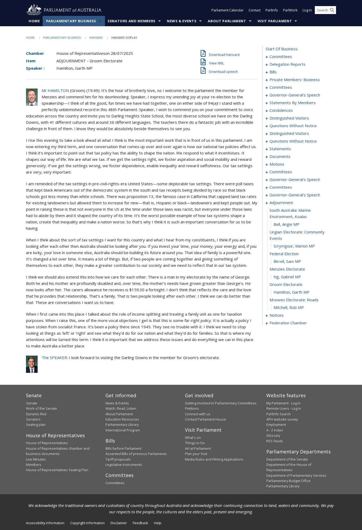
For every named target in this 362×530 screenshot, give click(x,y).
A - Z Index (274, 430)
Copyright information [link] (87, 522)
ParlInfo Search (278, 414)
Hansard (96, 37)
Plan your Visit (196, 453)
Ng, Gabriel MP (287, 276)
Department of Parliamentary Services (296, 475)
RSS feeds (274, 441)
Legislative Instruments (123, 464)
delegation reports (288, 64)
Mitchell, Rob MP (288, 307)
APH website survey (282, 419)
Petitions (192, 408)
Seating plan (36, 424)
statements (280, 148)
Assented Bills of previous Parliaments (136, 453)
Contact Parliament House (205, 419)
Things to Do (195, 442)
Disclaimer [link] (119, 522)
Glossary (273, 435)
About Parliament (227, 21)
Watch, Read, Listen (120, 408)
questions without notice (293, 125)
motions (277, 164)
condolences (281, 110)
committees (281, 56)
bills (273, 71)
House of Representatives (47, 442)
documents (280, 156)
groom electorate (286, 284)
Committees (115, 482)
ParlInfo (272, 10)
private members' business (295, 79)
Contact (255, 10)
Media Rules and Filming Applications (214, 459)
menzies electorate (287, 269)
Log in (307, 10)
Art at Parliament (198, 448)
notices (277, 315)
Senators (33, 419)
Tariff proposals (118, 459)
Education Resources (122, 419)
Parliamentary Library (122, 424)
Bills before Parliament (123, 448)
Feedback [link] (140, 522)
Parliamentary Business (71, 21)
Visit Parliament (275, 21)
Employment (276, 424)
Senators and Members (132, 21)
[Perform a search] (332, 10)
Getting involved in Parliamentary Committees (221, 403)
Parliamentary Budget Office (288, 480)
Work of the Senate (41, 408)
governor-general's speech (295, 95)
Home (34, 21)
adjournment (281, 202)
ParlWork (290, 10)
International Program (122, 430)
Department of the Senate (287, 459)
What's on (193, 437)
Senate (31, 403)
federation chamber (288, 322)
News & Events (181, 21)
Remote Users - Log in (283, 408)
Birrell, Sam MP (287, 261)
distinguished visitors (289, 118)
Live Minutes (36, 459)
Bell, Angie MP (286, 224)
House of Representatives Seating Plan (57, 469)
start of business (282, 48)
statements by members (293, 102)
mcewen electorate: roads (294, 299)
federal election (284, 253)
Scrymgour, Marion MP (294, 246)
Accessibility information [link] (45, 522)
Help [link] (157, 522)
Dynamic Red (36, 414)
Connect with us (197, 414)
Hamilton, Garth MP (291, 292)
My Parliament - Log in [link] (283, 403)
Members (33, 464)
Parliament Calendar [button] (227, 10)
